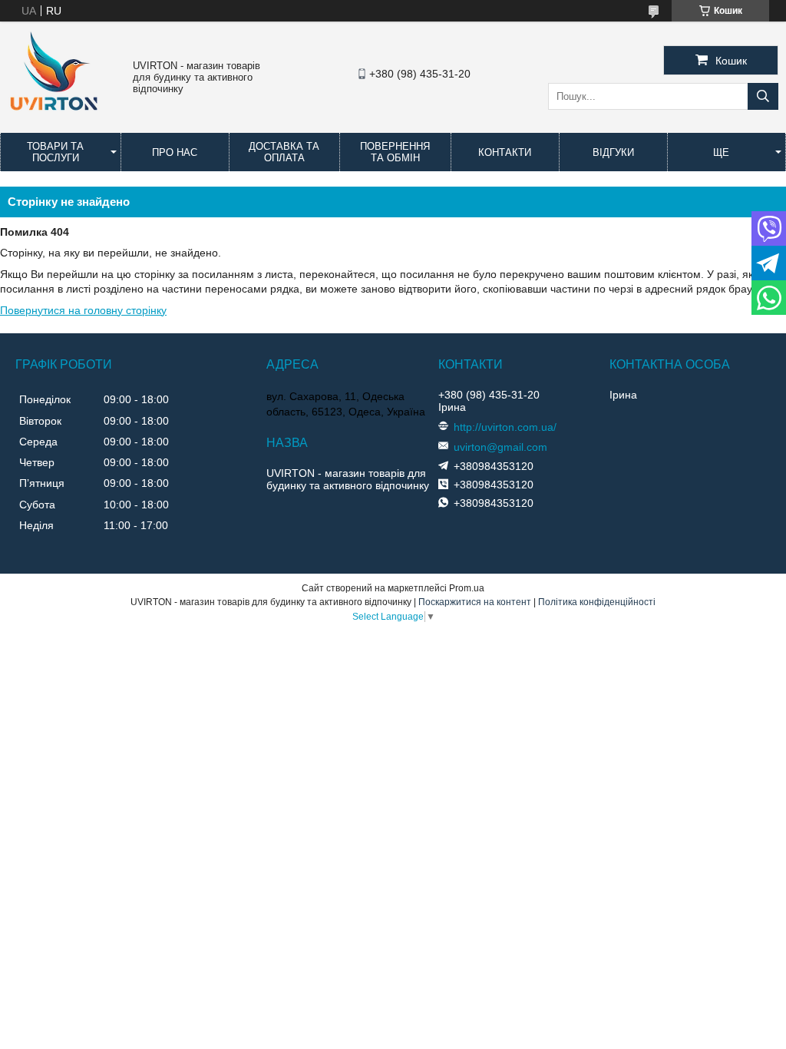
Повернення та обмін (395, 152)
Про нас (174, 152)
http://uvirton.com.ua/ (505, 427)
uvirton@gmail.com (500, 447)
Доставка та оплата (284, 152)
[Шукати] (763, 96)
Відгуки (613, 152)
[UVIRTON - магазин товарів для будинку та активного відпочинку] (54, 118)
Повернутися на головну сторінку (83, 310)
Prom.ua (466, 588)
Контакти (504, 152)
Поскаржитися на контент (474, 602)
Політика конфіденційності (597, 602)
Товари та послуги (55, 152)
